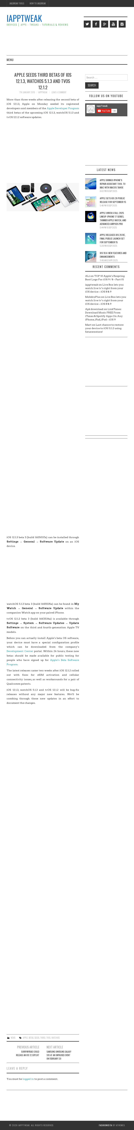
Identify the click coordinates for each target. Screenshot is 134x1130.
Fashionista (105, 1125)
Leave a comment (58, 92)
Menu (10, 60)
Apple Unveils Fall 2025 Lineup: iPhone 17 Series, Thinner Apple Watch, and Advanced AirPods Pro (113, 218)
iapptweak (42, 92)
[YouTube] (113, 24)
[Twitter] (87, 24)
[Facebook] (95, 24)
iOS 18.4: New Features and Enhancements (113, 254)
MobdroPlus (92, 296)
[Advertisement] (63, 41)
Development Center (20, 651)
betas (31, 1037)
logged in (28, 1079)
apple (25, 1037)
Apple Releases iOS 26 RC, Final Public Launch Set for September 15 (112, 238)
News (13, 1037)
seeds (37, 1037)
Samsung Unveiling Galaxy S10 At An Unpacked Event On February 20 (59, 1055)
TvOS (48, 1037)
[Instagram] (122, 24)
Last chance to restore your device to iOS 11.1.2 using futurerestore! (104, 328)
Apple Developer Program (63, 108)
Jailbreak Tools (16, 3)
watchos (55, 1037)
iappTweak (24, 18)
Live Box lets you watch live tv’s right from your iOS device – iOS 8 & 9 (104, 288)
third (42, 1037)
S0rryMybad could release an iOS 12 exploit (27, 1053)
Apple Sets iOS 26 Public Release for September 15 (113, 200)
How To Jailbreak (38, 3)
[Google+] (104, 24)
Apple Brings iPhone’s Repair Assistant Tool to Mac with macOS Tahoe (112, 183)
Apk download (94, 309)
